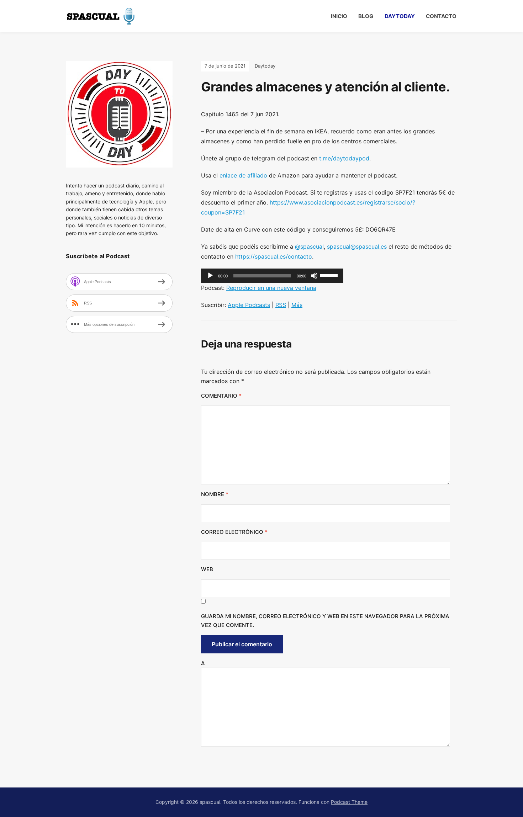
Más (296, 304)
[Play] (210, 275)
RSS (280, 304)
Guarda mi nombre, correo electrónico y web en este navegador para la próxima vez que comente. (325, 621)
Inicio (339, 16)
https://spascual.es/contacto (273, 256)
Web (207, 569)
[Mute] (314, 275)
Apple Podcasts (249, 304)
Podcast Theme (349, 802)
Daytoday (400, 16)
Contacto (441, 16)
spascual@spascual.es (357, 246)
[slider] (330, 275)
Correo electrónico (234, 532)
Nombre (214, 494)
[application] (272, 276)
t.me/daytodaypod (344, 158)
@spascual (309, 246)
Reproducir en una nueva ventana (271, 287)
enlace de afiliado (243, 175)
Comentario (221, 395)
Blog (365, 16)
